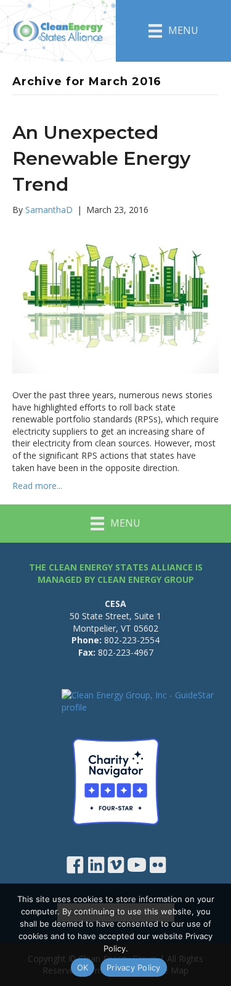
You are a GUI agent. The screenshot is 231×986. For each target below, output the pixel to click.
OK (83, 967)
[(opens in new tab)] (116, 780)
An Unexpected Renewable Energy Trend (101, 158)
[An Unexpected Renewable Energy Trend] (115, 301)
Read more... (37, 485)
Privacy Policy (134, 967)
